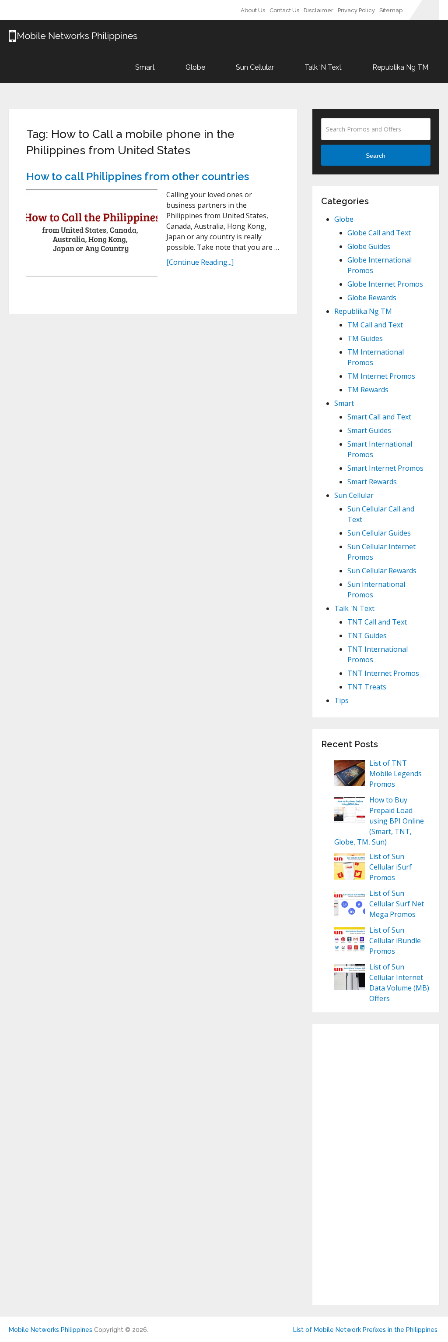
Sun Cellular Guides (379, 533)
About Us (253, 10)
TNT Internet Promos (383, 673)
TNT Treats (366, 687)
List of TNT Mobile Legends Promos (395, 773)
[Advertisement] (375, 1164)
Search (375, 155)
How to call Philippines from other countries (137, 176)
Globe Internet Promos (385, 284)
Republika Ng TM (399, 67)
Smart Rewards (372, 481)
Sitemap (390, 10)
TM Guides (365, 338)
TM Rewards (367, 389)
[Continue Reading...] (200, 262)
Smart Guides (369, 430)
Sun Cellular (254, 67)
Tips (341, 700)
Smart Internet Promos (385, 468)
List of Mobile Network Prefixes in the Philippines (365, 1329)
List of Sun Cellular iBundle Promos (395, 940)
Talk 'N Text (354, 608)
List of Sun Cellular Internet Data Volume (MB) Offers (399, 982)
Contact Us (284, 10)
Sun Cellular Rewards (381, 570)
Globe (194, 67)
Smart (144, 67)
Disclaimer (318, 10)
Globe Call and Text (379, 233)
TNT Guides (367, 635)
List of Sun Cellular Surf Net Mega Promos (396, 903)
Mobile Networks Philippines (50, 1329)
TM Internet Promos (381, 376)
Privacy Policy (356, 10)
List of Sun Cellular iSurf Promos (390, 867)
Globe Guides (369, 246)
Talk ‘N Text (322, 67)
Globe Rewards (371, 297)
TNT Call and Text (377, 622)
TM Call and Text (375, 325)
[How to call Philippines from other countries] (92, 233)
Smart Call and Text (379, 417)
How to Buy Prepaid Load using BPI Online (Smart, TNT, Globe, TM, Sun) (379, 821)
